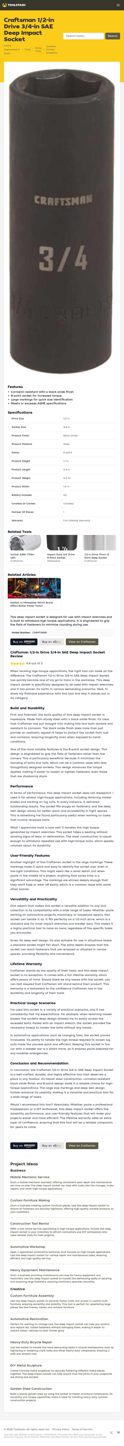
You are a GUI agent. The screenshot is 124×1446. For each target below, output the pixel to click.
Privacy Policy (60, 1429)
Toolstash (19, 1429)
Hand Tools (38, 49)
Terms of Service (82, 1429)
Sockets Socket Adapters (51, 49)
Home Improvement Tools (12, 49)
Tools (28, 49)
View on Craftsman (82, 641)
